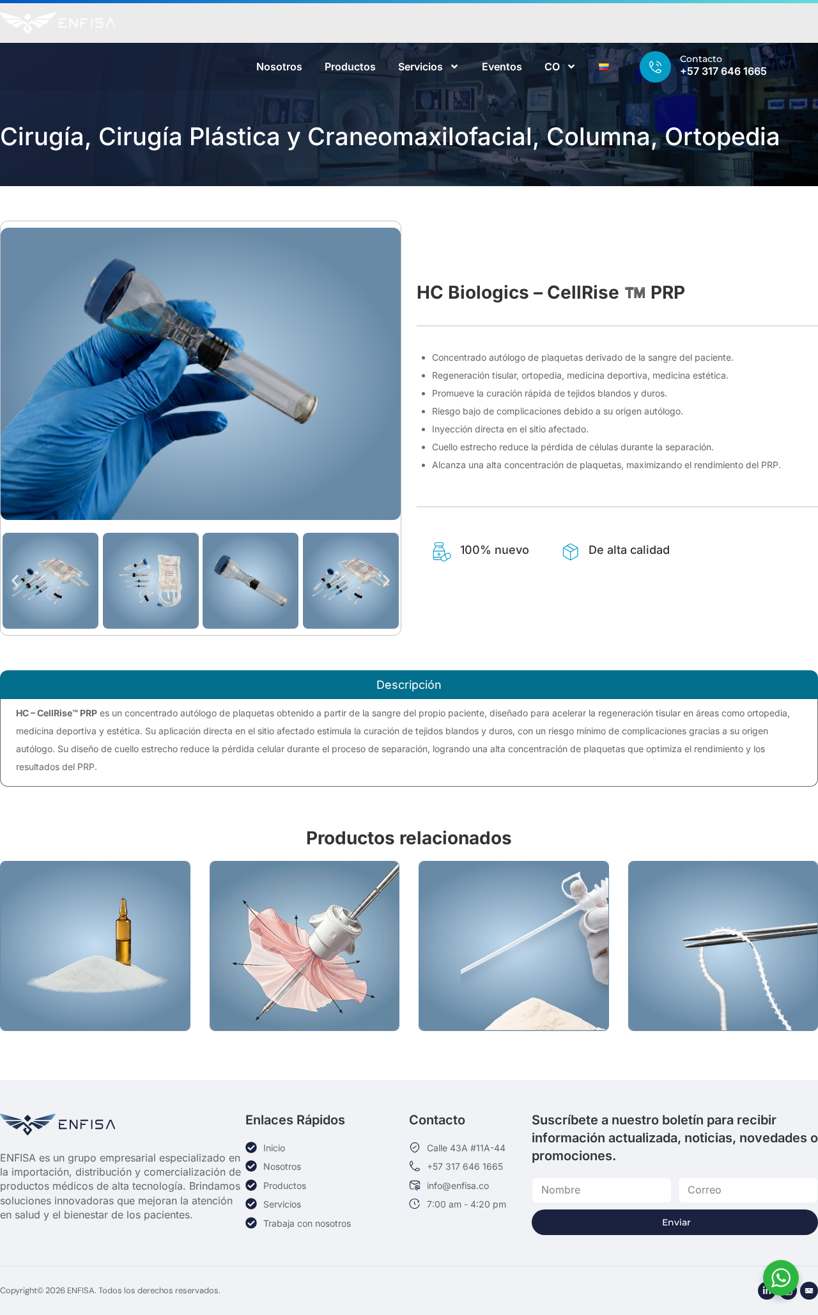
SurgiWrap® (304, 975)
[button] (15, 580)
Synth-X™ (95, 975)
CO (552, 66)
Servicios (420, 66)
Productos (350, 66)
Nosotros (279, 66)
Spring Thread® (723, 975)
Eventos (502, 66)
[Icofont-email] (809, 1291)
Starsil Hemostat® (514, 968)
